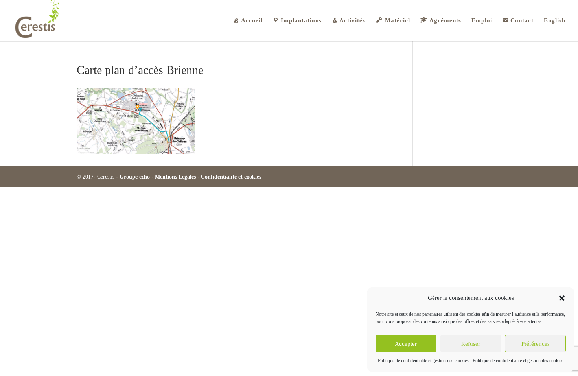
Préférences (535, 344)
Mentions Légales (175, 177)
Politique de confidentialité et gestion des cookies (423, 360)
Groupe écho (135, 177)
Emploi (481, 21)
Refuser (470, 344)
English (554, 21)
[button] (562, 298)
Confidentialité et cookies (231, 177)
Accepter (406, 344)
